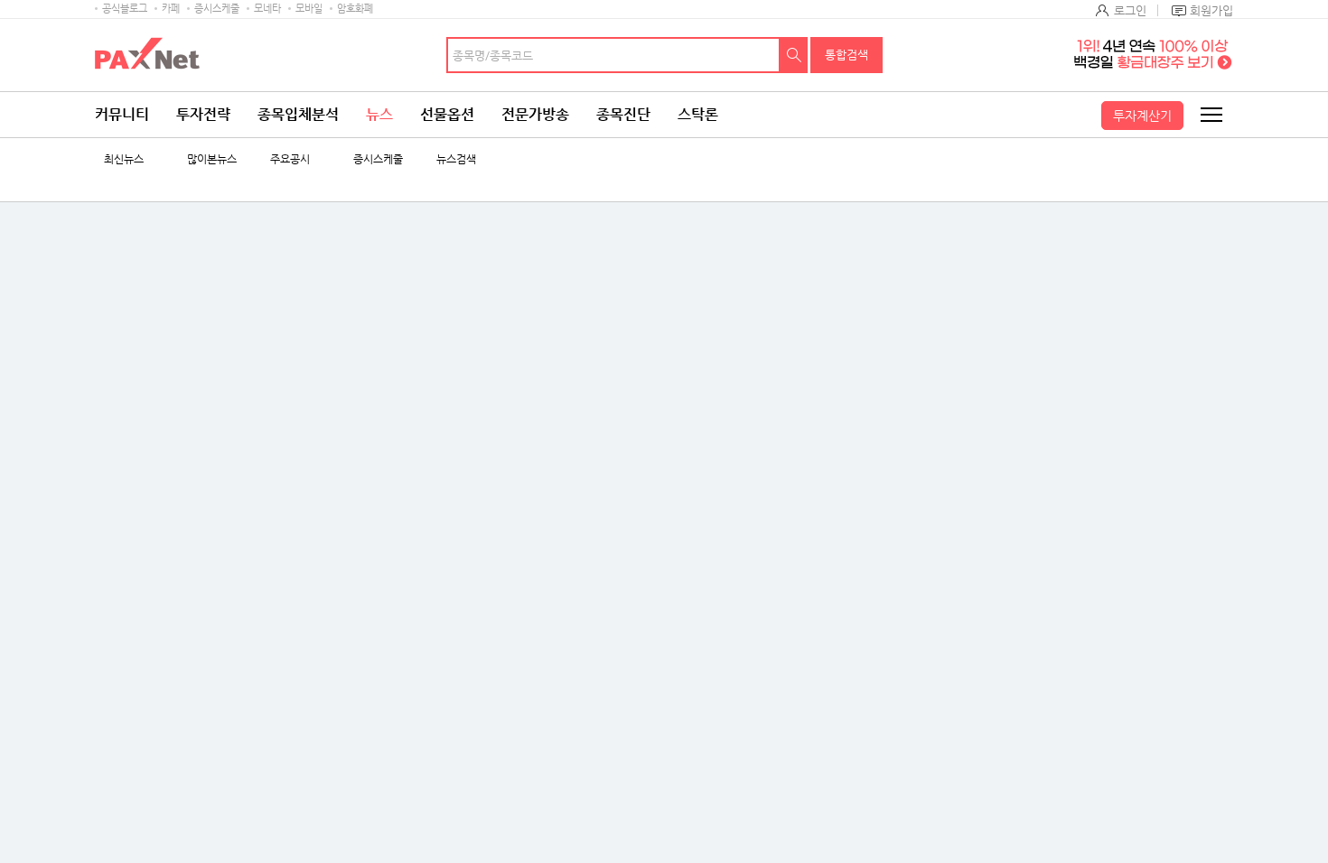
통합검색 (846, 54)
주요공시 (290, 159)
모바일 (309, 9)
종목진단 (623, 114)
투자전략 (203, 114)
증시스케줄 (216, 9)
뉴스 (379, 114)
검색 (794, 55)
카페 (171, 9)
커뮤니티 (122, 114)
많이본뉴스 (212, 159)
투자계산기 (1142, 115)
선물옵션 (447, 114)
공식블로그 (124, 9)
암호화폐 (355, 9)
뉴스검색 (456, 159)
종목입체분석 (298, 114)
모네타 (267, 9)
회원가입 (1211, 10)
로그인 (1130, 10)
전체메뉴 (1210, 114)
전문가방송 (535, 114)
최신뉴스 (124, 159)
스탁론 (698, 114)
